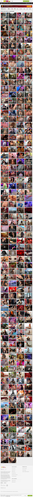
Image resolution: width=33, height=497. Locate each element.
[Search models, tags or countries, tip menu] (32, 3)
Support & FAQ (14, 480)
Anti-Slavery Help (14, 476)
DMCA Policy (13, 471)
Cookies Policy (14, 473)
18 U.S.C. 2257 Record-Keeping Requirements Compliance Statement (9, 491)
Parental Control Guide (14, 474)
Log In (31, 1)
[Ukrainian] (15, 9)
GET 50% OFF (29, 6)
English (3, 469)
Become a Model (24, 468)
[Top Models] (12, 1)
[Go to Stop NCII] (3, 487)
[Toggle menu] (1, 1)
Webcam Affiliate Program (25, 471)
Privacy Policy (13, 468)
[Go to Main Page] (6, 1)
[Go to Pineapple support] (7, 485)
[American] (12, 9)
